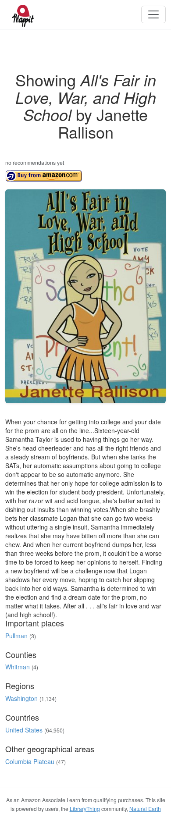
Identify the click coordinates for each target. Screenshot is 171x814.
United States (24, 729)
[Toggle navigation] (153, 14)
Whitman (17, 666)
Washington (21, 698)
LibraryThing (85, 808)
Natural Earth (145, 808)
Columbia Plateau (29, 761)
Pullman (16, 635)
